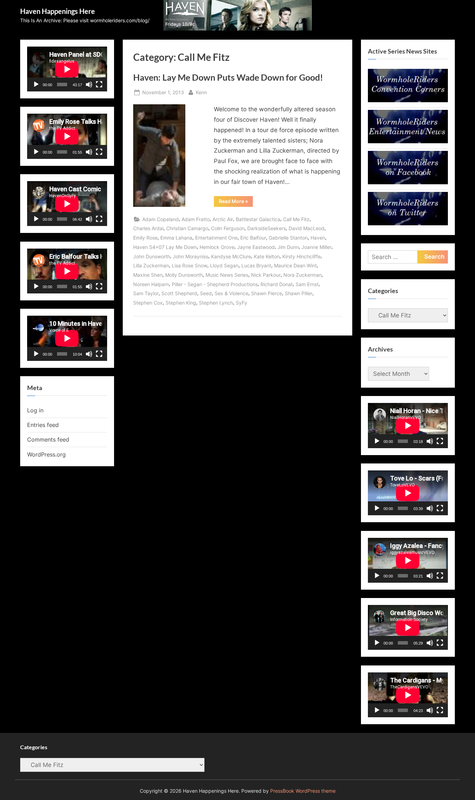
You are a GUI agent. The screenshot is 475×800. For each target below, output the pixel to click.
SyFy (241, 303)
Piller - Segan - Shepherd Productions (215, 284)
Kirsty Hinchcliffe (301, 256)
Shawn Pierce (266, 293)
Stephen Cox (148, 303)
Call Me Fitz (296, 219)
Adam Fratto (196, 219)
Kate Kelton (267, 256)
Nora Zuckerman (302, 275)
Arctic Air (222, 219)
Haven (318, 238)
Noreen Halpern (151, 284)
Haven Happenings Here (57, 11)
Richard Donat (276, 284)
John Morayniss (190, 256)
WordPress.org (46, 454)
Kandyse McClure (231, 256)
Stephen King (181, 303)
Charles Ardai (148, 228)
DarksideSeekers (266, 228)
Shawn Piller (298, 293)
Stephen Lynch (216, 303)
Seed (206, 293)
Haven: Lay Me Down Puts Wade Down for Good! (228, 77)
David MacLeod (306, 228)
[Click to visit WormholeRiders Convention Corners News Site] (408, 100)
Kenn (201, 92)
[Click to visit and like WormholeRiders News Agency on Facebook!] (408, 182)
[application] (67, 69)
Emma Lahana (176, 238)
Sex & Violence (231, 293)
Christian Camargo (187, 228)
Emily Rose (145, 238)
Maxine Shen (147, 275)
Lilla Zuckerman (151, 265)
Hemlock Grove (217, 247)
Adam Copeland (160, 219)
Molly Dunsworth (184, 275)
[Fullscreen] (99, 84)
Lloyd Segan (224, 265)
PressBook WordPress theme (303, 791)
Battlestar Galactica (258, 219)
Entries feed (43, 424)
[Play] (36, 84)
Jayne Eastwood (256, 247)
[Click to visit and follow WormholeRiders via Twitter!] (408, 223)
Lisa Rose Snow (189, 265)
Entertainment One (216, 238)
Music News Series (227, 275)
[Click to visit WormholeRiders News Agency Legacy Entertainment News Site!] (408, 141)
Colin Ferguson (227, 228)
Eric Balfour (253, 238)
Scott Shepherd (179, 293)
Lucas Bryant (256, 265)
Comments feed (48, 439)
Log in (35, 410)
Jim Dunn (288, 247)
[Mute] (89, 84)
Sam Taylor (146, 293)
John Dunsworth (151, 256)
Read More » (236, 202)
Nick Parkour (266, 275)
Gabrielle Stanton (288, 238)
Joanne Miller (316, 247)
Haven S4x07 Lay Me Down (165, 247)
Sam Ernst (307, 284)
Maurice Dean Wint (295, 265)
